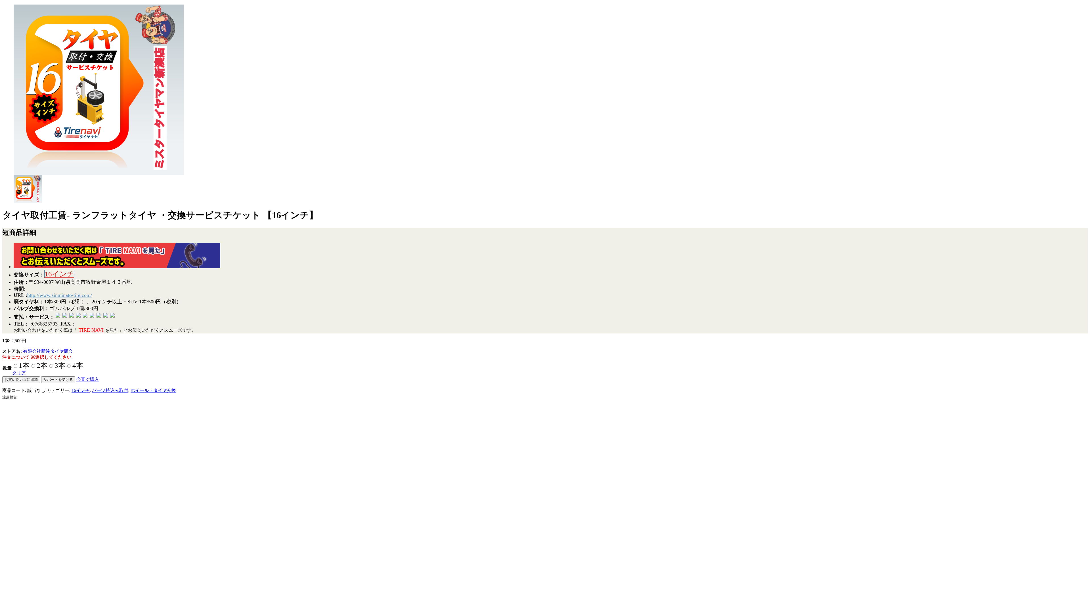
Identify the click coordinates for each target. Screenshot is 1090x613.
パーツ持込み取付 (110, 390)
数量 (7, 368)
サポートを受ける (58, 379)
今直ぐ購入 (87, 379)
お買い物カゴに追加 (21, 379)
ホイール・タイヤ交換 (153, 390)
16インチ (59, 274)
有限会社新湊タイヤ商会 (48, 351)
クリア (19, 372)
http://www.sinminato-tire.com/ (59, 295)
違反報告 (9, 397)
